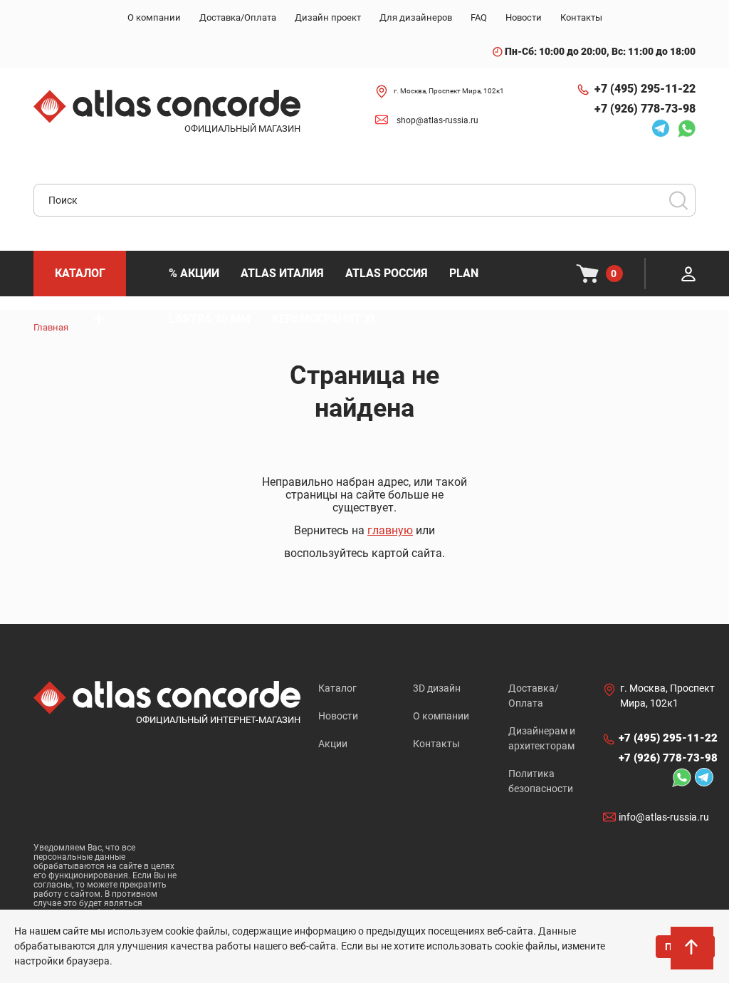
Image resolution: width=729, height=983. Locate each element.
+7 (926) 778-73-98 (645, 108)
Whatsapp (683, 128)
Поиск (678, 200)
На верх (693, 954)
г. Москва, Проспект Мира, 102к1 (449, 91)
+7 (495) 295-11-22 (645, 88)
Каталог (337, 688)
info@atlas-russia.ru (664, 817)
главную (390, 530)
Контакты (436, 743)
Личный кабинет (688, 273)
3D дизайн (437, 688)
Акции (332, 743)
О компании (441, 716)
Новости (338, 716)
